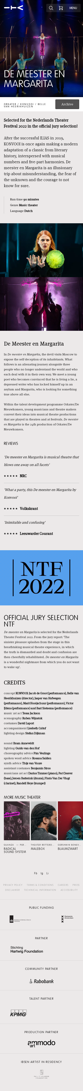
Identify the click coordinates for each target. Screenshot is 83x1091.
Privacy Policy (13, 885)
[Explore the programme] (51, 8)
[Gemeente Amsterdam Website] (67, 919)
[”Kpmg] (18, 1012)
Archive (67, 104)
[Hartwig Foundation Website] (27, 950)
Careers (63, 885)
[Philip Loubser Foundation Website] (41, 1073)
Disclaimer (12, 890)
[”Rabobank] (41, 980)
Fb (35, 873)
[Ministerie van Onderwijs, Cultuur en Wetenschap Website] (20, 919)
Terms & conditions (40, 885)
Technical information (40, 890)
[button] (17, 827)
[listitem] (17, 827)
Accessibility (69, 890)
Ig (42, 873)
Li (48, 873)
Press (76, 885)
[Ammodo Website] (41, 1044)
